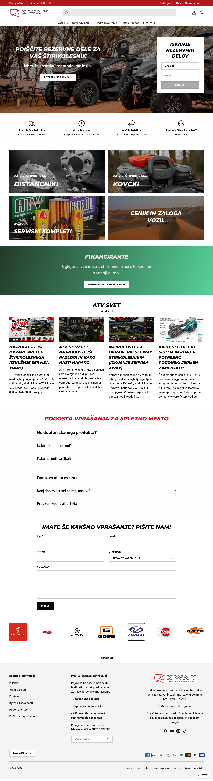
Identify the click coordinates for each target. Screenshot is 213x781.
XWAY (20, 768)
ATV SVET (149, 23)
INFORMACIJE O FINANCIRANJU (106, 284)
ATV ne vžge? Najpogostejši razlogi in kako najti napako (77, 355)
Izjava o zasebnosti (21, 703)
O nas (135, 23)
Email (112, 535)
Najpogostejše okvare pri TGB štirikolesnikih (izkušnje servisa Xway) (29, 357)
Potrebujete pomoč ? (58, 77)
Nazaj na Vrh (107, 657)
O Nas (177, 3)
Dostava (14, 696)
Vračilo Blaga (17, 689)
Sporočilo (42, 567)
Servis (125, 23)
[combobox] (119, 12)
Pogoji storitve (18, 709)
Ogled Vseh (107, 311)
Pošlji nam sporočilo (22, 716)
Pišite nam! (181, 134)
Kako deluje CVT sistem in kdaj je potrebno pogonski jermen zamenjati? (178, 357)
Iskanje (13, 683)
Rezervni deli (80, 23)
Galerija (165, 3)
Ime (39, 535)
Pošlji (45, 605)
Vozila (61, 23)
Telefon (41, 551)
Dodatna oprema (106, 23)
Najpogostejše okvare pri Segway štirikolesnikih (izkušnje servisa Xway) (130, 357)
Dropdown (115, 551)
